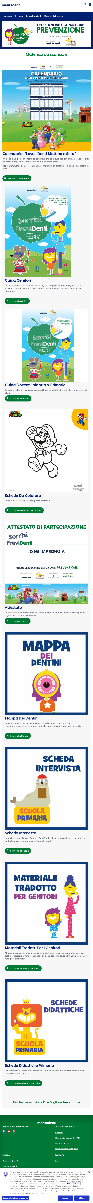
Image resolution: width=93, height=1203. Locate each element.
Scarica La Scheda (19, 850)
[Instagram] (14, 1131)
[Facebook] (3, 1131)
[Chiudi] (89, 1172)
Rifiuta (82, 1198)
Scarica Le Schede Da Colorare (25, 510)
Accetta (65, 1198)
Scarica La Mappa (19, 735)
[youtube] (9, 1131)
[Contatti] (84, 3)
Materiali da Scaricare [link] (53, 16)
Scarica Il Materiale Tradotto (24, 968)
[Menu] (90, 4)
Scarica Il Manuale (19, 398)
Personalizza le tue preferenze (15, 1198)
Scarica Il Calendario (18, 178)
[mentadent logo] (11, 4)
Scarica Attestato (19, 621)
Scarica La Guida (18, 300)
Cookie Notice (74, 1184)
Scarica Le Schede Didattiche (25, 1083)
